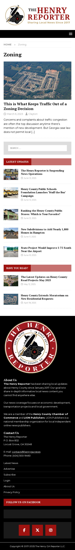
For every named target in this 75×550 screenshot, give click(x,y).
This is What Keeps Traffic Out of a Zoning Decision (35, 106)
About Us (9, 486)
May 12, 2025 (29, 284)
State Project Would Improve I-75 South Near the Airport (46, 249)
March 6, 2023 (15, 113)
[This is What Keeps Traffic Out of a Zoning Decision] (37, 80)
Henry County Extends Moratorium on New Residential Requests (44, 297)
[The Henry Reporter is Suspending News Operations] (11, 174)
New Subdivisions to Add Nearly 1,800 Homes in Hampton (44, 231)
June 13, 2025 (30, 178)
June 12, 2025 (30, 218)
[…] (33, 132)
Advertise (9, 468)
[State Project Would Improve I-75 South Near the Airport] (11, 251)
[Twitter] (37, 530)
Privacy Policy (12, 492)
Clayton (33, 113)
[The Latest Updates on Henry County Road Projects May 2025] (11, 280)
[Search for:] (37, 148)
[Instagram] (50, 530)
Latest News (11, 463)
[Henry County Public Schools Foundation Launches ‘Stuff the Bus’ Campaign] (11, 192)
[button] (70, 34)
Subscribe (10, 474)
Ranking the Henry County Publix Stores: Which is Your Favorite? (41, 212)
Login (7, 480)
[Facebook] (24, 530)
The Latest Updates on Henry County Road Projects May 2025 (44, 278)
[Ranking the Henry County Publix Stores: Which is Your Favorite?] (11, 214)
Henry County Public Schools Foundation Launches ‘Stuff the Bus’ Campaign (43, 192)
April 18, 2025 (30, 302)
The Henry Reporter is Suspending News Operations (42, 172)
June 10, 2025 (30, 255)
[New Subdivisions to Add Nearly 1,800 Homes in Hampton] (11, 233)
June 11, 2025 (30, 236)
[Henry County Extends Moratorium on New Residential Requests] (11, 299)
